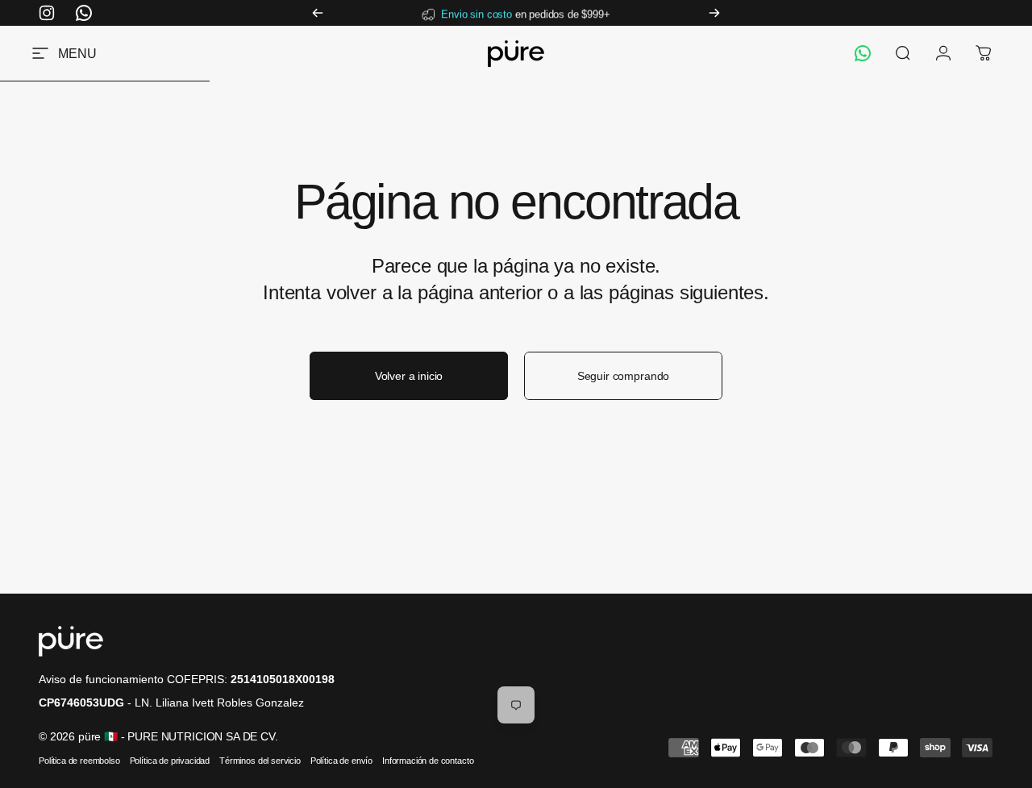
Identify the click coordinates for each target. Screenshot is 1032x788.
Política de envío (341, 760)
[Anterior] (317, 13)
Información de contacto (427, 760)
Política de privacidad (170, 760)
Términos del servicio (260, 760)
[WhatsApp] (862, 53)
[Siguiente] (714, 13)
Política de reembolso (79, 760)
